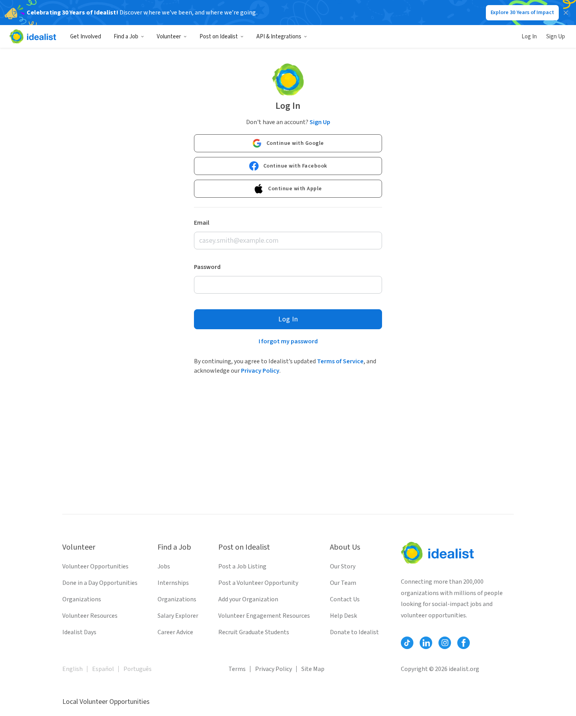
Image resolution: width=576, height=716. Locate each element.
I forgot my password (288, 341)
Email (201, 222)
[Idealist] (32, 36)
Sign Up (555, 36)
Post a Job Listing (242, 566)
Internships (173, 583)
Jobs (164, 566)
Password (207, 267)
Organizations (81, 599)
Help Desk (343, 615)
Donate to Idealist (354, 632)
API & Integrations (278, 36)
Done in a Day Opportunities (100, 583)
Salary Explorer (178, 615)
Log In (529, 36)
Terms (237, 669)
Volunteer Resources (90, 615)
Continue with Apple (295, 189)
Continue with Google (295, 143)
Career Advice (175, 632)
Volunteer (169, 36)
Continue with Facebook (295, 166)
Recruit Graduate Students (253, 632)
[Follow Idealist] (407, 643)
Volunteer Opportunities (95, 566)
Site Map (312, 669)
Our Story (342, 566)
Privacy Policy (260, 370)
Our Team (343, 583)
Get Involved (85, 36)
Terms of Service (340, 361)
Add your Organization (248, 599)
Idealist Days (79, 632)
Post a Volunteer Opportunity (258, 583)
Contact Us (345, 599)
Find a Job (126, 36)
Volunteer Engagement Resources (264, 615)
